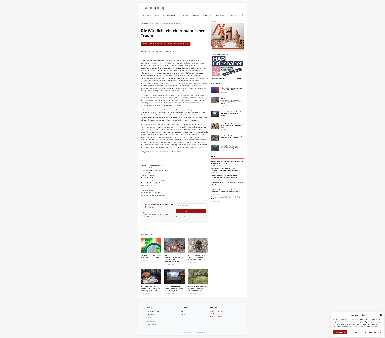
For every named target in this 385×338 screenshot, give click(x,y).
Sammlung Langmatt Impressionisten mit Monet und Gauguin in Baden (151, 288)
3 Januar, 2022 (145, 51)
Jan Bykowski (157, 51)
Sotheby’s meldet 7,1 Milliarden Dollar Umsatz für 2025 (227, 183)
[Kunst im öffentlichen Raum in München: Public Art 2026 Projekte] (215, 116)
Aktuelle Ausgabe (153, 311)
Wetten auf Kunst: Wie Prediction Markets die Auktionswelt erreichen (227, 162)
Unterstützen (151, 324)
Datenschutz (183, 315)
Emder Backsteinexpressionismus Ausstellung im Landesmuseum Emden (174, 258)
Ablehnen (355, 332)
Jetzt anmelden (191, 211)
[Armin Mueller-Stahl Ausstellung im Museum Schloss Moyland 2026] (215, 128)
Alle (151, 23)
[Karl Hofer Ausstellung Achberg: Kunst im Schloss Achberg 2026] (215, 140)
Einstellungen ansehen (372, 332)
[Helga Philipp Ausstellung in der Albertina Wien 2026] (215, 92)
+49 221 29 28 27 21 (216, 314)
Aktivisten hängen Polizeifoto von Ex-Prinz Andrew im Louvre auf (225, 198)
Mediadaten (220, 15)
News (157, 15)
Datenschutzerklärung (181, 216)
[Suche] (242, 15)
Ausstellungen (169, 15)
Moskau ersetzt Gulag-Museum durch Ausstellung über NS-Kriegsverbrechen (224, 176)
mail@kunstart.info (216, 311)
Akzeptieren (340, 332)
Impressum (182, 311)
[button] (381, 315)
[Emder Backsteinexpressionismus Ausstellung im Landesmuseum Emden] (215, 102)
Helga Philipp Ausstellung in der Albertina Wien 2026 (231, 89)
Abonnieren (151, 315)
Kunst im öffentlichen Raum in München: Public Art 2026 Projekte (173, 288)
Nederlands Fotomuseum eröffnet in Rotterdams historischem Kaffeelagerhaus (225, 191)
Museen (196, 15)
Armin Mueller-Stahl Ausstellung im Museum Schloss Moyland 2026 (231, 125)
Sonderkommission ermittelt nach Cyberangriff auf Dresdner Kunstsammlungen (226, 169)
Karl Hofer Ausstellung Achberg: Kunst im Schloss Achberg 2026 (231, 137)
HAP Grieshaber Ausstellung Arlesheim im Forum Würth (151, 256)
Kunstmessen (183, 15)
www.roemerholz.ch (148, 185)
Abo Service (151, 318)
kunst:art (233, 15)
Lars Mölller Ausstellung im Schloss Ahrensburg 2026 (229, 147)
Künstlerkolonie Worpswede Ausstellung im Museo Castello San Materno (198, 288)
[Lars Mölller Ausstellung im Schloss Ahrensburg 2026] (215, 150)
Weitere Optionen (216, 316)
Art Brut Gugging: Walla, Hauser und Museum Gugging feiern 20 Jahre (196, 257)
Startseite (147, 15)
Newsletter (207, 15)
